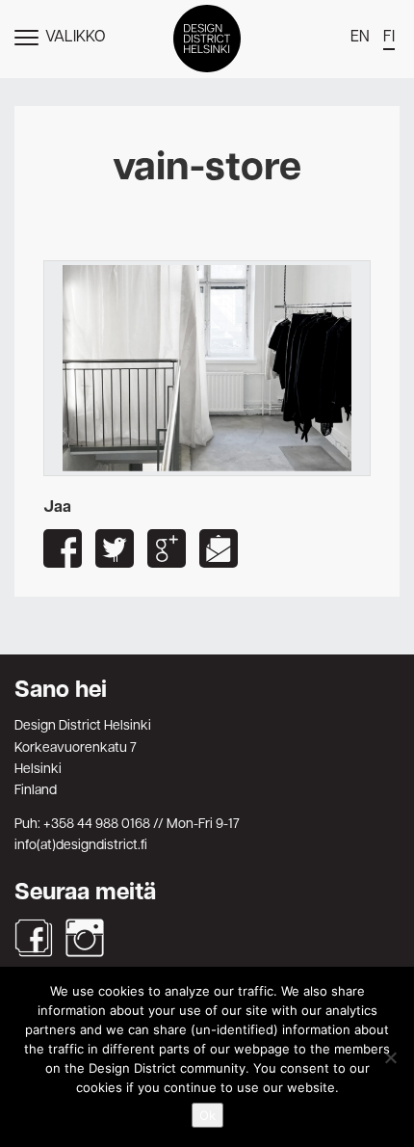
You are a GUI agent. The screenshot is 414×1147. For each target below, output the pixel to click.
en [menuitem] (360, 37)
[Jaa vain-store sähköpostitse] (218, 548)
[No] (390, 1057)
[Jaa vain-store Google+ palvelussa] (166, 548)
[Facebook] (33, 938)
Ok (207, 1115)
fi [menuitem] (389, 37)
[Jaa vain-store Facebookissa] (62, 548)
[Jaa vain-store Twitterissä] (114, 548)
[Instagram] (84, 938)
